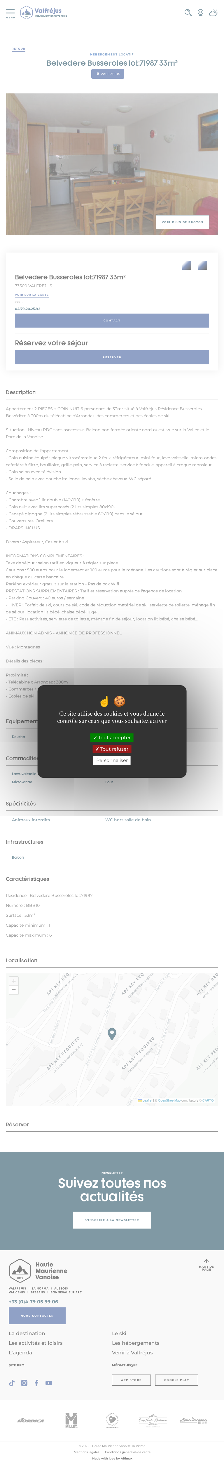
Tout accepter (114, 737)
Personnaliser (112, 760)
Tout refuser (113, 749)
